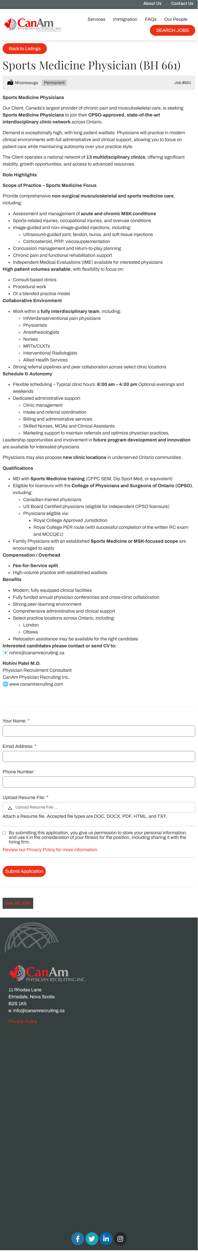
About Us (152, 3)
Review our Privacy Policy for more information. (50, 849)
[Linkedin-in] (106, 1238)
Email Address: (19, 746)
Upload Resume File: (24, 797)
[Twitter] (91, 1238)
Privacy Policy (22, 1021)
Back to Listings (25, 48)
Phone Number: (19, 771)
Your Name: (15, 720)
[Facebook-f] (77, 1238)
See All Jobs (18, 903)
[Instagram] (120, 1238)
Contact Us (182, 3)
